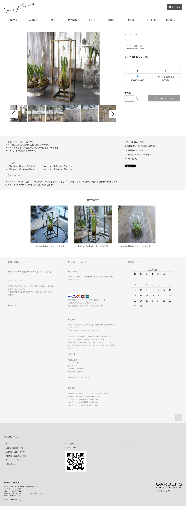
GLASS (136, 35)
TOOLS (111, 20)
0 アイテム (176, 7)
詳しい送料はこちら (15, 280)
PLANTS (72, 20)
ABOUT (33, 20)
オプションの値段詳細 (134, 142)
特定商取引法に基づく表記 (16, 456)
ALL (53, 20)
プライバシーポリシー (14, 460)
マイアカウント (71, 444)
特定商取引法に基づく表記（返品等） (141, 146)
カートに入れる (166, 98)
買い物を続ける (131, 159)
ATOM (73, 448)
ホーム (8, 444)
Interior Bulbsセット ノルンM (93, 246)
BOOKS (131, 20)
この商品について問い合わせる (138, 155)
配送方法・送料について (15, 452)
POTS (92, 20)
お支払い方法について (14, 448)
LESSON (170, 20)
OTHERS (151, 20)
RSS (67, 448)
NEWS (13, 20)
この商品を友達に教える (135, 150)
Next (112, 114)
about (127, 444)
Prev (14, 114)
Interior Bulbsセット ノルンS (49, 246)
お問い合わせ (11, 464)
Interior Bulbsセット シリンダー (136, 246)
